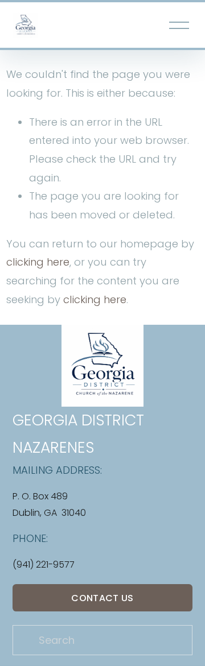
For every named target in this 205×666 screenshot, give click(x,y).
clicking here (37, 262)
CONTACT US (102, 598)
